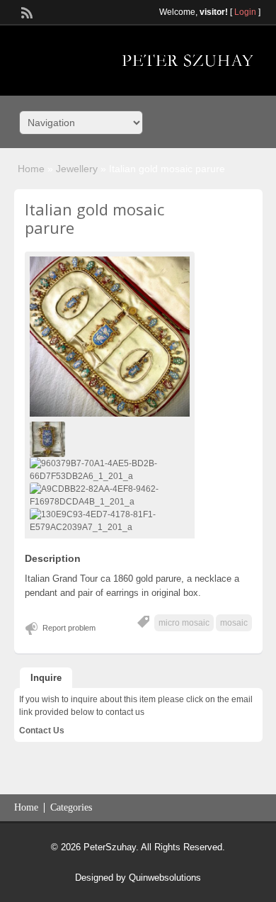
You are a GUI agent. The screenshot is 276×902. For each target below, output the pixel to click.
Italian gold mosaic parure (94, 218)
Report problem (69, 628)
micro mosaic (184, 623)
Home (31, 168)
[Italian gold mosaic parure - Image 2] (110, 469)
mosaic (234, 623)
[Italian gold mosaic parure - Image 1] (49, 439)
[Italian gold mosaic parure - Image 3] (110, 495)
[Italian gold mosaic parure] (110, 336)
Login (245, 12)
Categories (71, 807)
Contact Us (41, 730)
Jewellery (77, 168)
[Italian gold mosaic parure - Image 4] (110, 520)
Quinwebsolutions (165, 877)
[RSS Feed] (25, 11)
